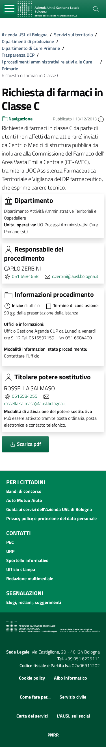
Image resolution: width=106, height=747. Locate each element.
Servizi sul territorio (73, 34)
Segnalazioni (24, 593)
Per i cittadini (25, 482)
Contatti (18, 533)
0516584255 (24, 396)
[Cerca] (95, 9)
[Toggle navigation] (9, 9)
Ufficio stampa (20, 569)
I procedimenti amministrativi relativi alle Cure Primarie (47, 65)
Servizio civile (73, 696)
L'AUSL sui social (73, 715)
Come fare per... (35, 696)
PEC (10, 542)
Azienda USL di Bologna (24, 34)
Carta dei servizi (32, 715)
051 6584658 (25, 276)
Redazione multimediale (29, 578)
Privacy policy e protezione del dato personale (51, 518)
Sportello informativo (27, 560)
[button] (101, 119)
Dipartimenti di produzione (28, 41)
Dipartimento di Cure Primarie (31, 48)
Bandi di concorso (24, 491)
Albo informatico (70, 677)
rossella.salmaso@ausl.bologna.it (35, 403)
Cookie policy (32, 677)
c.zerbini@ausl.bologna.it (75, 276)
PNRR (53, 734)
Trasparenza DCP (18, 55)
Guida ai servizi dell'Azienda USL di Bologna (49, 509)
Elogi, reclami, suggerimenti (33, 602)
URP (10, 551)
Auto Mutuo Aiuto (24, 500)
